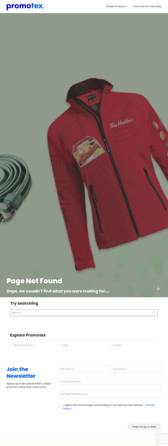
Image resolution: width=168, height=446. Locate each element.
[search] (84, 312)
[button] (117, 6)
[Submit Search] (154, 312)
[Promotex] (25, 6)
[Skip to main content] (158, 288)
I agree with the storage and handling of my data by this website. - (109, 407)
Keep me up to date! (144, 426)
